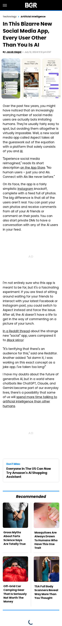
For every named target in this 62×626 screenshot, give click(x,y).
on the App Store (32, 168)
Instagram (25, 189)
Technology (10, 16)
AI (21, 151)
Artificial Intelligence (33, 16)
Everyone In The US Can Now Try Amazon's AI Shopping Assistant (28, 473)
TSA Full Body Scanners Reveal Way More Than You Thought (46, 592)
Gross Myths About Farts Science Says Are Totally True (14, 538)
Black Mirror (15, 340)
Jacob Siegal (13, 52)
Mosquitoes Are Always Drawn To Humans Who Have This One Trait (46, 540)
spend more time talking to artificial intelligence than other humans (30, 402)
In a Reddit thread (16, 331)
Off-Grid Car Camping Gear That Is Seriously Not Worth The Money (15, 593)
